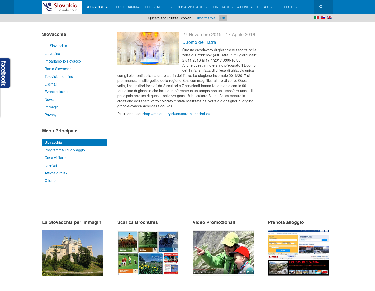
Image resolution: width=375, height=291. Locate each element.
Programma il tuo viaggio (142, 6)
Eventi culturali (56, 91)
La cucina (52, 53)
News (49, 99)
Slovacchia (97, 6)
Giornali (51, 84)
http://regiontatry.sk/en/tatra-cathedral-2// (177, 113)
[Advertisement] (177, 146)
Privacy (50, 114)
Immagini (52, 107)
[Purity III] (62, 7)
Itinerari (220, 6)
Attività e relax (253, 6)
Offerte (285, 6)
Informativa (206, 17)
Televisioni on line (59, 76)
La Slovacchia (56, 45)
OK (223, 17)
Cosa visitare (190, 6)
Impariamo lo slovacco (63, 61)
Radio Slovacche (58, 68)
